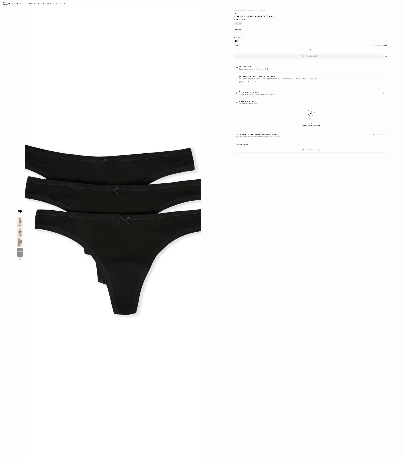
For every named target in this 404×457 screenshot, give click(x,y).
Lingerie (243, 10)
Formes (256, 10)
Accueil (236, 10)
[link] (15, 4)
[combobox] (310, 49)
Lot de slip (263, 10)
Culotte (249, 10)
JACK (235, 13)
